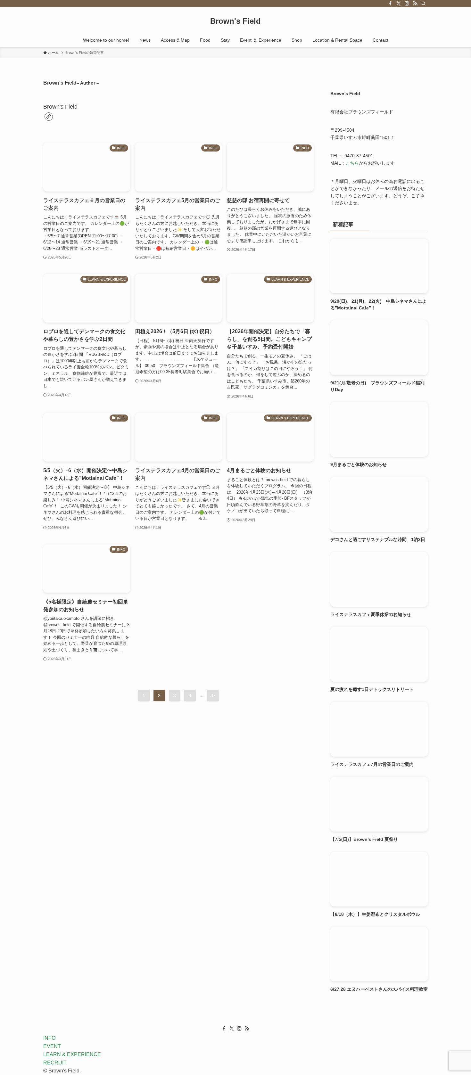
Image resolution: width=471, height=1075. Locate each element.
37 (213, 695)
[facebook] (390, 3)
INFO (49, 1038)
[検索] (423, 3)
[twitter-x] (398, 3)
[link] (49, 116)
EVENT (52, 1046)
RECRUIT (55, 1062)
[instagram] (407, 3)
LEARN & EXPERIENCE (72, 1054)
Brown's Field (235, 21)
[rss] (415, 3)
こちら (352, 163)
